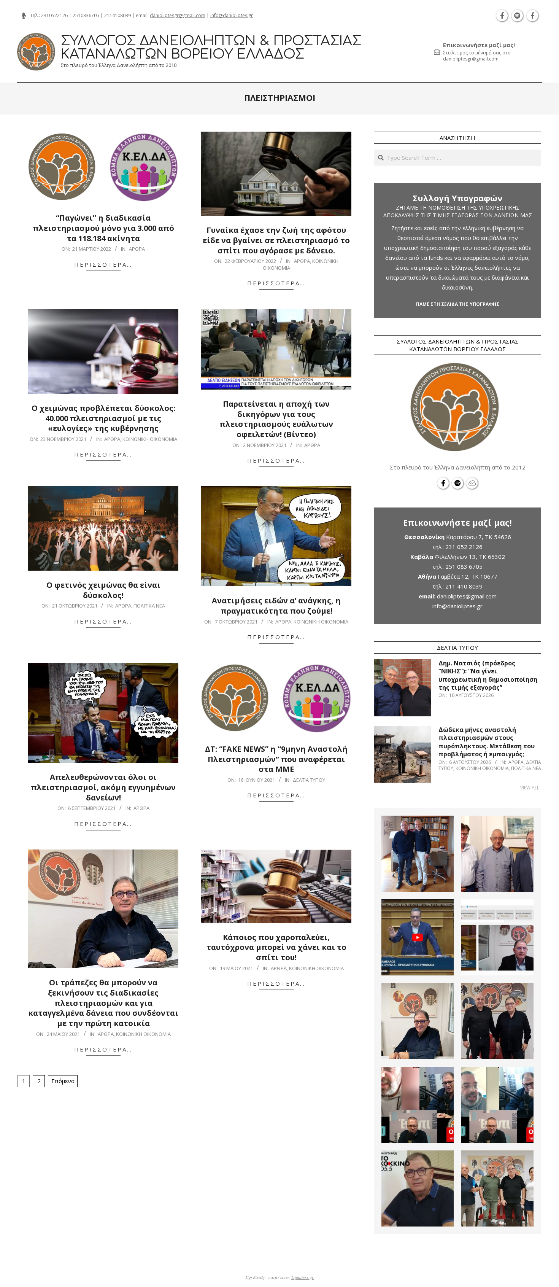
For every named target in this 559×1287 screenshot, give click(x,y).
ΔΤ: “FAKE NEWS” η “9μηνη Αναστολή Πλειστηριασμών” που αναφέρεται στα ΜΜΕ (276, 759)
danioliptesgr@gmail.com (177, 15)
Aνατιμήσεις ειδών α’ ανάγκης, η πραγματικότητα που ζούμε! (276, 605)
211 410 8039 (464, 586)
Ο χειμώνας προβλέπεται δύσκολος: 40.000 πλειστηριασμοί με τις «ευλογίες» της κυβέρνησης (103, 418)
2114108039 (117, 15)
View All (529, 787)
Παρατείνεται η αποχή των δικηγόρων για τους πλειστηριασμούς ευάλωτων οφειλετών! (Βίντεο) (276, 419)
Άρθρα (137, 248)
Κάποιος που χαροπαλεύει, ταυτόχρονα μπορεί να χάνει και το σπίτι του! (276, 947)
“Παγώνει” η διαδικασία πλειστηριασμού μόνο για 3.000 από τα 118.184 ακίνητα (103, 228)
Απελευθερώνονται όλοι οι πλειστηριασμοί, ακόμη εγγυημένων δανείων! (103, 787)
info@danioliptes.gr (231, 15)
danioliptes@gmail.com (467, 596)
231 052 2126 (464, 546)
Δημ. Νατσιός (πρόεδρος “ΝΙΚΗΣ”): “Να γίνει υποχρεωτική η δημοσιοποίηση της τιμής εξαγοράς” (487, 675)
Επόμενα (63, 1081)
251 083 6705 (464, 566)
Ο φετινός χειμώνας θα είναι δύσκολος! (103, 590)
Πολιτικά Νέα (149, 605)
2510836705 (86, 15)
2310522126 (54, 15)
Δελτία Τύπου (309, 779)
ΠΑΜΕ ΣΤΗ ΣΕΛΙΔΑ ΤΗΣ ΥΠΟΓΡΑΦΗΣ (457, 304)
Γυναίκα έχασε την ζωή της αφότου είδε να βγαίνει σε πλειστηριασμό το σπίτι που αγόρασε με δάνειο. (276, 240)
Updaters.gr (302, 1277)
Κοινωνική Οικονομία (149, 439)
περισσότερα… (103, 264)
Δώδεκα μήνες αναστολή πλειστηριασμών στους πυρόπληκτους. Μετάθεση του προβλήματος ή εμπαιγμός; (486, 741)
